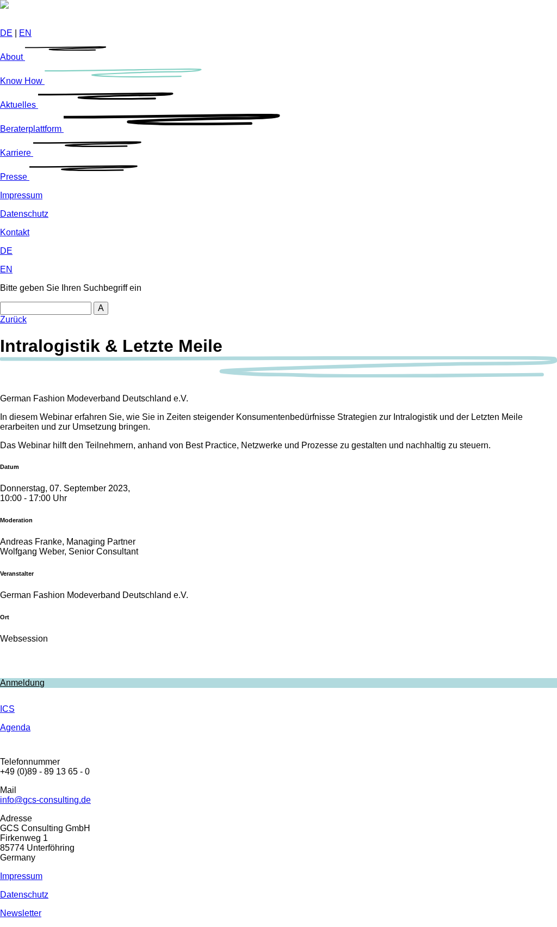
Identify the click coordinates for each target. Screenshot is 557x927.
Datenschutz (24, 213)
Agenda (15, 727)
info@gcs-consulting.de (45, 799)
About (12, 57)
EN (25, 33)
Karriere (16, 152)
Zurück (13, 319)
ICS (7, 708)
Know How (22, 81)
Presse (14, 176)
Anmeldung (22, 682)
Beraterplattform (32, 128)
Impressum (21, 195)
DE (6, 33)
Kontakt (14, 232)
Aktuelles (19, 104)
